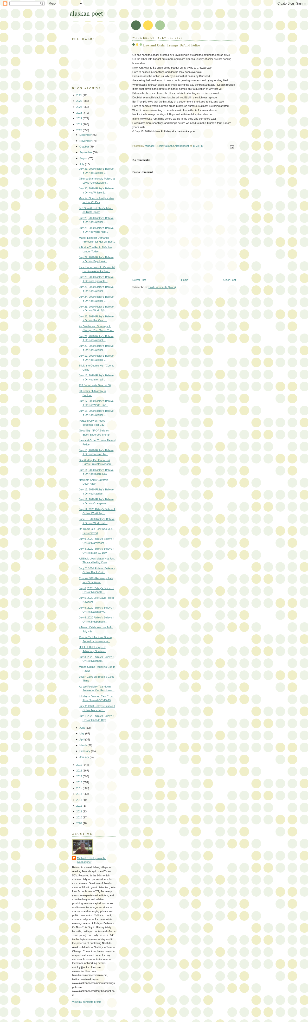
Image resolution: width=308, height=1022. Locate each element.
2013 (79, 799)
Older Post (229, 279)
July (82, 164)
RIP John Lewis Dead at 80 (95, 385)
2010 (79, 817)
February (85, 751)
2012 (79, 805)
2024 (79, 106)
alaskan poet (86, 13)
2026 (79, 95)
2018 (79, 770)
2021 (79, 124)
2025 (79, 100)
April (82, 739)
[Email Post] (231, 146)
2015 (79, 788)
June (82, 727)
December (85, 134)
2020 (79, 130)
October (84, 146)
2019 (79, 764)
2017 (79, 776)
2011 (79, 811)
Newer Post (139, 279)
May (82, 733)
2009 (79, 823)
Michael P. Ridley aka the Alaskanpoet (91, 860)
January (84, 757)
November (85, 140)
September (86, 152)
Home (184, 279)
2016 (79, 782)
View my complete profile (86, 1001)
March (83, 745)
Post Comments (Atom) (162, 287)
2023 (79, 112)
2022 (79, 118)
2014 (79, 793)
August (83, 158)
